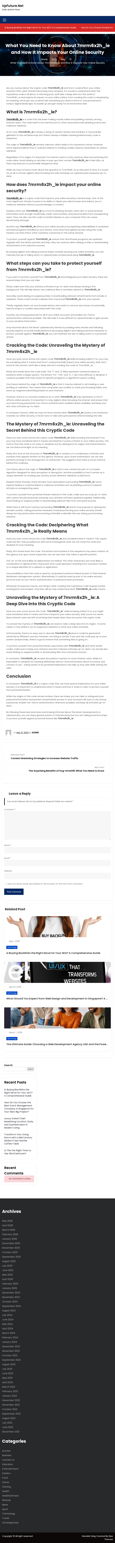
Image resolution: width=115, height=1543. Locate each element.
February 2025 (10, 1283)
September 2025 (11, 1256)
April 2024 (7, 1328)
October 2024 (10, 1301)
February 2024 (10, 1337)
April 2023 (7, 1382)
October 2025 (10, 1252)
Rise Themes (108, 1538)
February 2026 (10, 1234)
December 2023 (11, 1346)
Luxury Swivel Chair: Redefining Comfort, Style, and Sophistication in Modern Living (18, 1123)
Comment (9, 809)
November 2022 (11, 1404)
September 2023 (11, 1360)
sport (5, 1509)
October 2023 (9, 1355)
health (5, 1491)
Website (8, 871)
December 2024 (11, 1292)
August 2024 (9, 1310)
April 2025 (7, 1279)
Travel (5, 1518)
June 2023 (7, 1373)
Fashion (6, 1473)
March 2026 (8, 1229)
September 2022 (11, 1413)
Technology (12, 947)
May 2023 (7, 1377)
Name (7, 845)
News (5, 1504)
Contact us (8, 1459)
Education (7, 1464)
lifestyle (6, 1500)
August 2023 (8, 1364)
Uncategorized (10, 1522)
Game (5, 1482)
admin (35, 732)
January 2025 (9, 1288)
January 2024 (9, 1342)
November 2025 (11, 1247)
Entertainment (10, 1468)
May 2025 (7, 1274)
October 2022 (9, 1409)
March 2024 (8, 1333)
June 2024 (7, 1319)
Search (8, 1065)
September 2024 (11, 1306)
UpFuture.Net (12, 6)
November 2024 (11, 1297)
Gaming (6, 1486)
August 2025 (9, 1261)
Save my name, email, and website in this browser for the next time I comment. (45, 884)
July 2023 (7, 1368)
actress (6, 1450)
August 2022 (8, 1418)
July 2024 (7, 1315)
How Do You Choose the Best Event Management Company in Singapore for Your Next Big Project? (19, 1107)
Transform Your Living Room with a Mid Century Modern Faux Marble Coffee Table (18, 1139)
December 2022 (11, 1400)
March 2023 (8, 1386)
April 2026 (7, 1225)
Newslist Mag (89, 1536)
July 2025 (7, 1265)
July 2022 (7, 1422)
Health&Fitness (10, 1495)
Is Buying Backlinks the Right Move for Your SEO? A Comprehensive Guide (40, 27)
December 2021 (10, 1431)
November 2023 (11, 1351)
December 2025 (11, 1243)
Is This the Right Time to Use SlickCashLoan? (17, 1152)
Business (6, 1455)
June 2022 (7, 1427)
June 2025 (7, 1270)
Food (5, 1477)
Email (7, 858)
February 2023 (10, 1391)
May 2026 (7, 1221)
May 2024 (7, 1324)
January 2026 (9, 1238)
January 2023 (9, 1395)
